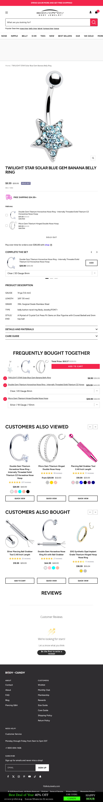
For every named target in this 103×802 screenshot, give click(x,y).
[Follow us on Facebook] (8, 776)
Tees (43, 36)
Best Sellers (65, 36)
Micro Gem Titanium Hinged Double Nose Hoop (51, 467)
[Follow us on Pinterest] (24, 776)
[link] (11, 491)
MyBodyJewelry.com (51, 786)
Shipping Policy (45, 715)
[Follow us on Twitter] (13, 776)
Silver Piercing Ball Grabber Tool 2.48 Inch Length (20, 553)
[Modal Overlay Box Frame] (51, 797)
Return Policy (44, 720)
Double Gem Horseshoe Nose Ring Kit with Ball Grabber (51, 553)
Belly (25, 36)
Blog (7, 700)
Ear (78, 36)
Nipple (14, 36)
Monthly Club (44, 690)
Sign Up (42, 768)
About (8, 690)
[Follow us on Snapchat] (40, 776)
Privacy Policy (71, 791)
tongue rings (48, 28)
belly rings (33, 28)
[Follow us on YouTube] (29, 776)
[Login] (90, 12)
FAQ (7, 695)
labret (40, 28)
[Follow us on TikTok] (35, 776)
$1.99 (34, 36)
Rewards (42, 700)
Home (7, 66)
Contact (9, 685)
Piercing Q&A (11, 705)
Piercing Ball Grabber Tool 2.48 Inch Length (83, 467)
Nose (4, 36)
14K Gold (89, 36)
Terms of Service (56, 791)
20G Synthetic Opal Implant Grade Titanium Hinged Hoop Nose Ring (83, 554)
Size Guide (43, 705)
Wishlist (41, 685)
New (51, 36)
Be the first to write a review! (51, 652)
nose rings (24, 28)
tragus (56, 28)
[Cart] (96, 12)
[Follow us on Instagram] (18, 776)
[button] (90, 427)
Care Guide (43, 710)
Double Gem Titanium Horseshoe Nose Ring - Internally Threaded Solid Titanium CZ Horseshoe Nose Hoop (20, 472)
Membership (43, 695)
